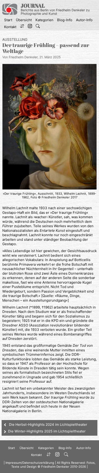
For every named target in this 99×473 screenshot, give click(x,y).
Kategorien (44, 20)
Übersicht (24, 20)
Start (8, 20)
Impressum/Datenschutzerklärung (30, 462)
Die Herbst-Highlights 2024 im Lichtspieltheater (48, 424)
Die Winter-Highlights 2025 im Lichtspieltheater (47, 431)
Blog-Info (64, 20)
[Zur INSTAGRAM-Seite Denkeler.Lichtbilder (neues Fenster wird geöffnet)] (30, 27)
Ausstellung (14, 39)
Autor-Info (84, 20)
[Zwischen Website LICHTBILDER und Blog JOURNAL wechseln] (22, 27)
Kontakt (10, 27)
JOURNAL (33, 5)
